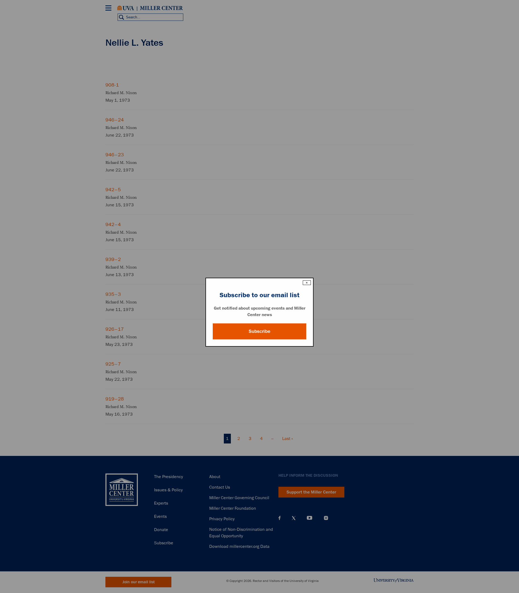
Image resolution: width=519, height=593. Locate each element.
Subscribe (259, 331)
